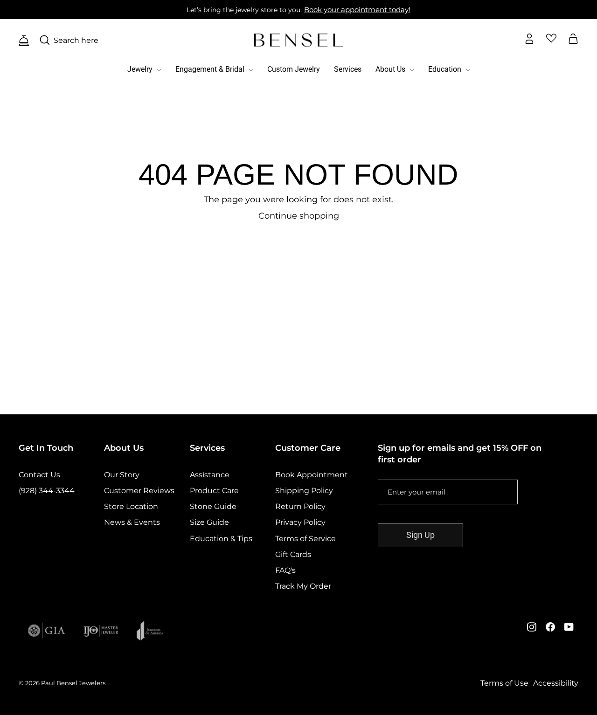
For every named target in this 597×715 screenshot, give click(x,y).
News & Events (132, 522)
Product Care (214, 490)
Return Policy (300, 506)
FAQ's (285, 570)
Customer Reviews (139, 490)
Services (347, 69)
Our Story (121, 474)
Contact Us (39, 474)
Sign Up (420, 535)
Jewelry (140, 69)
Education (445, 69)
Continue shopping (298, 216)
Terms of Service (305, 538)
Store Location (131, 506)
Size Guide (209, 522)
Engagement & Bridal (210, 69)
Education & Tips (221, 538)
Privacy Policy (300, 522)
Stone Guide (213, 506)
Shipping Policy (304, 490)
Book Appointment (311, 474)
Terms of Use (504, 683)
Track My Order (303, 586)
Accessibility (555, 683)
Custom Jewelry (293, 69)
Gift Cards (293, 554)
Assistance (209, 474)
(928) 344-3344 (47, 490)
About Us (391, 69)
